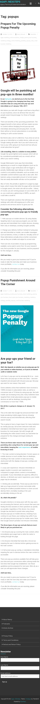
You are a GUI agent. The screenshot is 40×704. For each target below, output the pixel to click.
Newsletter (33, 34)
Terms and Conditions (10, 640)
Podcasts (6, 624)
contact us (16, 264)
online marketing (15, 40)
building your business (16, 294)
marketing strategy (6, 40)
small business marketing (23, 300)
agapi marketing (5, 37)
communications (14, 37)
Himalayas (28, 699)
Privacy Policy (8, 636)
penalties (23, 40)
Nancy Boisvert (21, 34)
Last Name (4, 665)
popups (28, 40)
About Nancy (7, 619)
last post (8, 99)
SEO (32, 40)
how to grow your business (16, 297)
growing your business (30, 37)
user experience (25, 447)
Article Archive (8, 628)
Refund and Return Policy (12, 644)
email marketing (27, 294)
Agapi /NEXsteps (10, 1)
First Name (4, 657)
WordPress (23, 701)
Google (22, 37)
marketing (26, 297)
